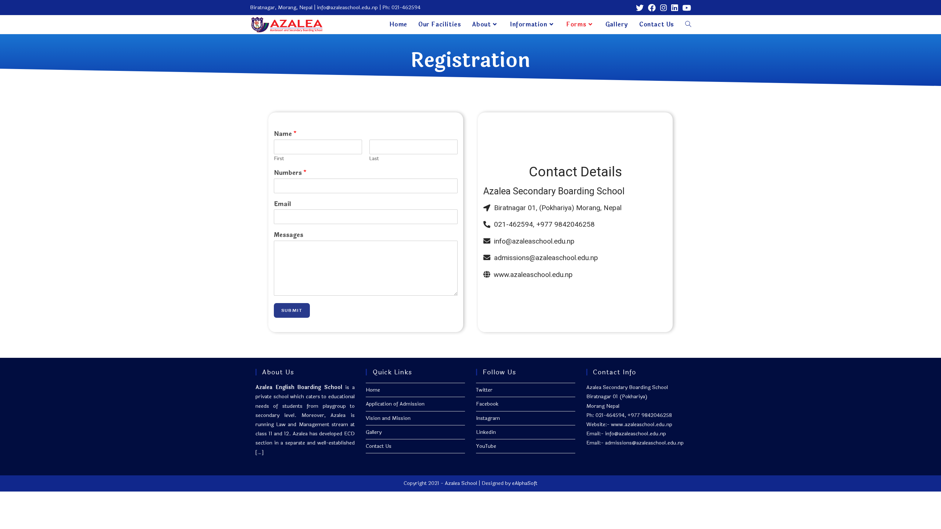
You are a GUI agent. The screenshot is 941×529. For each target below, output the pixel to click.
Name (285, 134)
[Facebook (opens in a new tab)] (652, 8)
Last (374, 159)
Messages (288, 235)
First (279, 159)
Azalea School (461, 483)
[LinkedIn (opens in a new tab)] (674, 8)
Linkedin (486, 432)
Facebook (487, 404)
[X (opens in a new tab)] (640, 8)
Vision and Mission (388, 418)
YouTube (486, 446)
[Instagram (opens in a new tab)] (663, 8)
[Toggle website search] (688, 24)
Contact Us (378, 446)
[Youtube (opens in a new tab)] (685, 8)
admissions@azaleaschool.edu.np (644, 443)
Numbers (290, 173)
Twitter (484, 390)
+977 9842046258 (649, 415)
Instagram (488, 418)
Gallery (374, 432)
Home (373, 390)
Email (282, 204)
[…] (259, 452)
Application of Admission (395, 404)
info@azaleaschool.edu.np (635, 434)
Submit (292, 310)
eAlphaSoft (524, 483)
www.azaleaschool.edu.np (641, 424)
